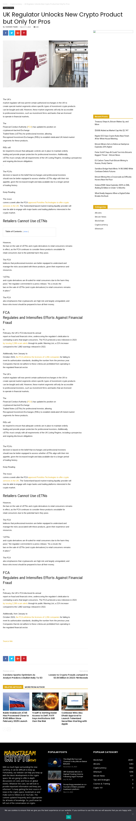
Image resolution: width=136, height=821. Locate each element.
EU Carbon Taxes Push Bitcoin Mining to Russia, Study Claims (111, 161)
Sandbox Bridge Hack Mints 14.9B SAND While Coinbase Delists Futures (114, 170)
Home (5, 4)
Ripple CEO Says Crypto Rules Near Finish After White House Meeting (112, 137)
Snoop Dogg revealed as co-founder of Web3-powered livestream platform (75, 786)
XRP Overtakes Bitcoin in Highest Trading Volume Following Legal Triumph (73, 774)
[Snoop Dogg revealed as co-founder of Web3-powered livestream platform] (54, 787)
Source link (8, 641)
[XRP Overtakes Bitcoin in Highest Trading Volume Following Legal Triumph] (54, 775)
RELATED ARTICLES (13, 687)
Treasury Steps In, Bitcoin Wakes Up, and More (112, 123)
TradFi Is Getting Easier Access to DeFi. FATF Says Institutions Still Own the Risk (44, 717)
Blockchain (99, 220)
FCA (30, 127)
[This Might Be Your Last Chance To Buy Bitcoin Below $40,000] (54, 762)
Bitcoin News (100, 216)
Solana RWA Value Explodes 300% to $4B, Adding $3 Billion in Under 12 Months (112, 186)
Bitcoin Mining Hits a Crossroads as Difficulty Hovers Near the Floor (113, 178)
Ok (68, 817)
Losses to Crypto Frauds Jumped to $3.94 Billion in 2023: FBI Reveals (68, 676)
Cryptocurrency (16, 4)
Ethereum (99, 228)
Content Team (11, 27)
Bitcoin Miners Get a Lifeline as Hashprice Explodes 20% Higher (112, 145)
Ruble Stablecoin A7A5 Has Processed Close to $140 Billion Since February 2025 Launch (16, 717)
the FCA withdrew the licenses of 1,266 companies (38, 357)
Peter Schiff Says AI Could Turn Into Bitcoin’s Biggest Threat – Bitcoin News (113, 153)
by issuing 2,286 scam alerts (15, 343)
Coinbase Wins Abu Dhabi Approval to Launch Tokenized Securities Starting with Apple (74, 718)
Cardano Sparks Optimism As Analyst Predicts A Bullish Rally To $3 (22, 676)
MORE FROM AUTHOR (35, 687)
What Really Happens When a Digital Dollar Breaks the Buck (112, 194)
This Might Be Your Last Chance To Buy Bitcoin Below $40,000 (75, 761)
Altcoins (98, 212)
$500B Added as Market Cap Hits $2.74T (112, 130)
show (26, 232)
